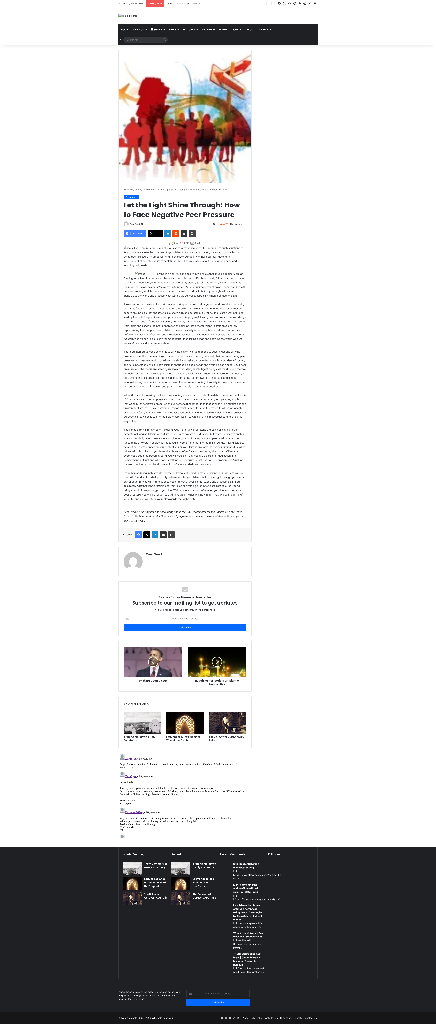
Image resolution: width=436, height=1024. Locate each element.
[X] (146, 534)
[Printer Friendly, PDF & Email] (184, 243)
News (172, 29)
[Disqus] (185, 795)
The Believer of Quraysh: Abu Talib (226, 738)
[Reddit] (175, 233)
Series (157, 29)
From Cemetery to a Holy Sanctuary (139, 738)
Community (148, 189)
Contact (265, 29)
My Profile (257, 1018)
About (250, 29)
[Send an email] (142, 224)
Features (189, 29)
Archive (207, 29)
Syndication (286, 1018)
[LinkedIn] (167, 233)
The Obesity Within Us (177, 3)
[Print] (192, 233)
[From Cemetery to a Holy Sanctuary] (142, 723)
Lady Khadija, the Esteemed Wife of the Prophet (183, 738)
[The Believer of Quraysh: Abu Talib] (227, 723)
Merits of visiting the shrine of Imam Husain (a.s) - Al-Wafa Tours (246, 888)
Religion (138, 29)
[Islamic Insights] (127, 16)
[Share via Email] (184, 233)
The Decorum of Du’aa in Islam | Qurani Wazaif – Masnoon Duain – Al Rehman (247, 959)
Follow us (274, 854)
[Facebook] (138, 534)
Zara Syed (135, 224)
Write (223, 29)
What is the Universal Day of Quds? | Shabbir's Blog (248, 934)
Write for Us (271, 1018)
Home (124, 29)
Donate (237, 29)
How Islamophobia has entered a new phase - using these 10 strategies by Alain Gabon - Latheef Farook (248, 912)
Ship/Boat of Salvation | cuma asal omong (246, 865)
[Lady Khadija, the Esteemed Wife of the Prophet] (185, 723)
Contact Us (311, 1018)
